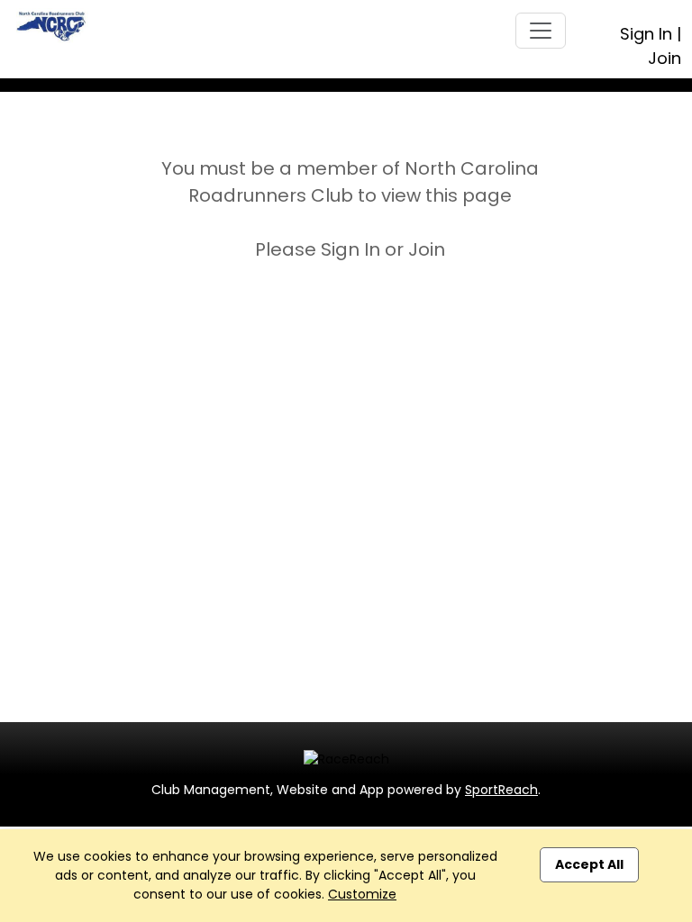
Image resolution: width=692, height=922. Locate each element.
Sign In (646, 34)
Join (664, 58)
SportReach (501, 790)
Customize (362, 894)
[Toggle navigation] (540, 31)
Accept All (589, 864)
